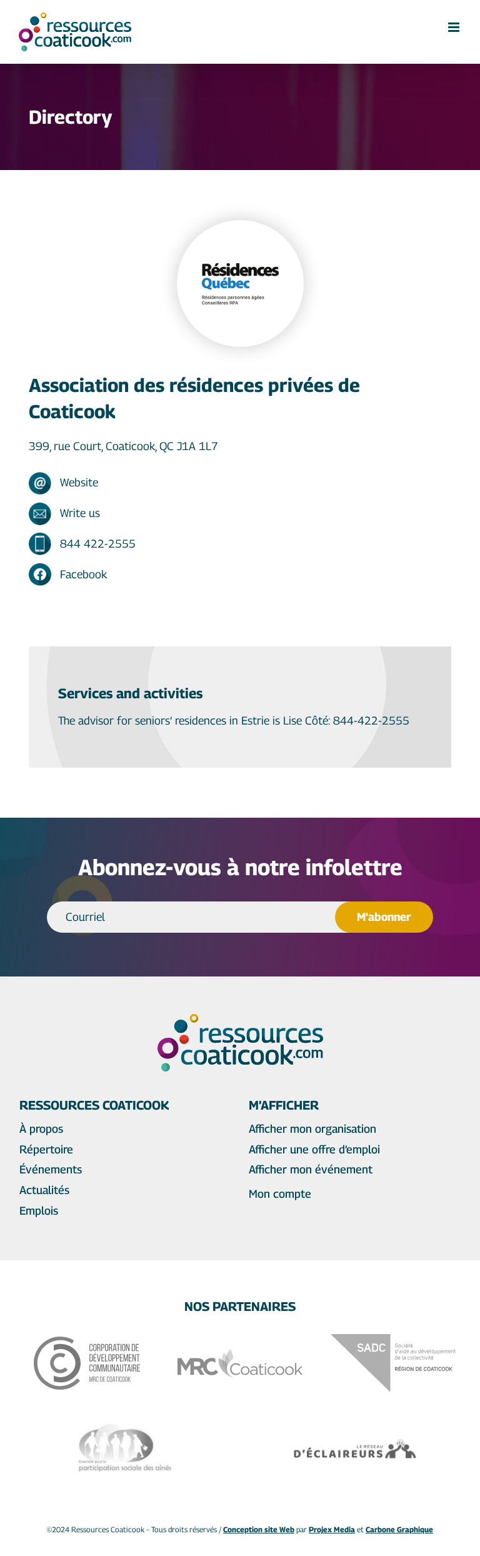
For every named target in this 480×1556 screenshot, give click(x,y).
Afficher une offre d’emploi (314, 1149)
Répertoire (46, 1149)
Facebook (83, 574)
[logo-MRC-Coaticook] (240, 1354)
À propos (41, 1128)
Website (79, 482)
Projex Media (332, 1529)
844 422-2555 (98, 543)
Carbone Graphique (399, 1529)
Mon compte (280, 1193)
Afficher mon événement (310, 1169)
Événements (50, 1169)
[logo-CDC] (87, 1341)
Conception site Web (258, 1529)
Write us (80, 513)
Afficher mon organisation (312, 1128)
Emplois (38, 1210)
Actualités (44, 1190)
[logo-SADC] (393, 1339)
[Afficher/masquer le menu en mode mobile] (454, 27)
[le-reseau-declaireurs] (355, 1442)
